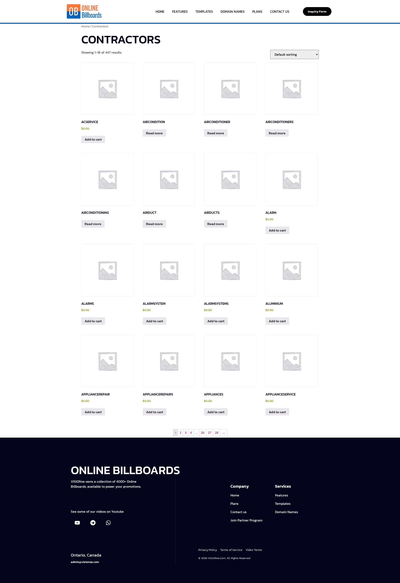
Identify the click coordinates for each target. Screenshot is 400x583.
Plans (257, 11)
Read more (154, 133)
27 (209, 432)
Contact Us (279, 11)
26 (202, 432)
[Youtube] (77, 522)
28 (216, 432)
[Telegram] (92, 522)
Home (160, 11)
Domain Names (233, 11)
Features (180, 11)
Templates (204, 11)
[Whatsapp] (108, 522)
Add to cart (93, 139)
